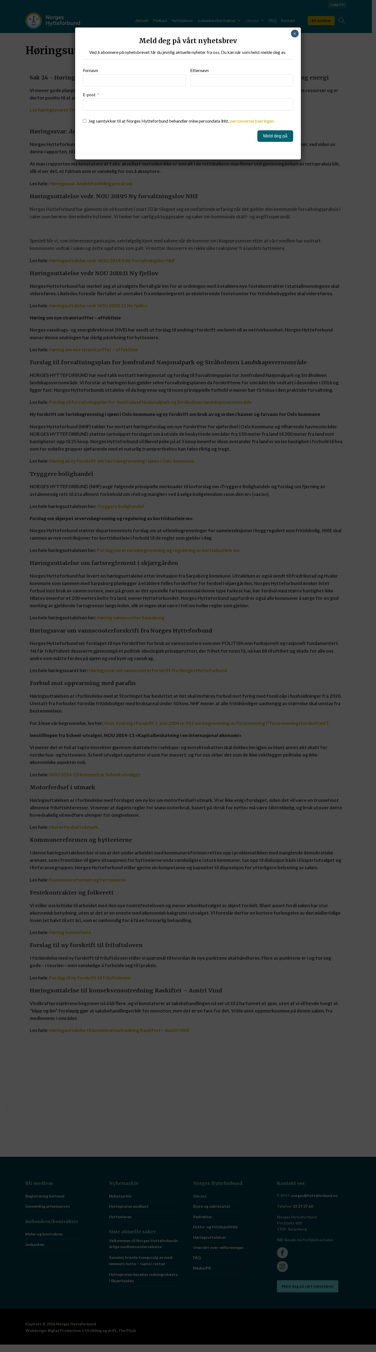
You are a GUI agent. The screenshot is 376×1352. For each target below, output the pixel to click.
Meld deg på (275, 136)
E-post (89, 94)
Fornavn (90, 70)
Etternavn (199, 70)
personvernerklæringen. (252, 120)
